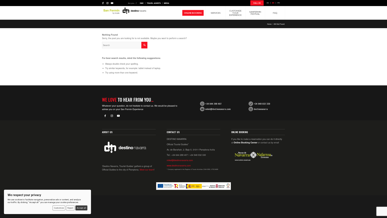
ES (268, 3)
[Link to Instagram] (107, 3)
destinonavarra (261, 109)
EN (273, 3)
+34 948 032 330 (262, 103)
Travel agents (154, 3)
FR (278, 3)
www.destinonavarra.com (179, 165)
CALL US (257, 3)
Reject (70, 208)
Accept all (81, 208)
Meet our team (147, 169)
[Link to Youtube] (112, 3)
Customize (59, 208)
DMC (142, 3)
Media (166, 3)
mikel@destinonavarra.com (218, 109)
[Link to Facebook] (103, 3)
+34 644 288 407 (213, 103)
